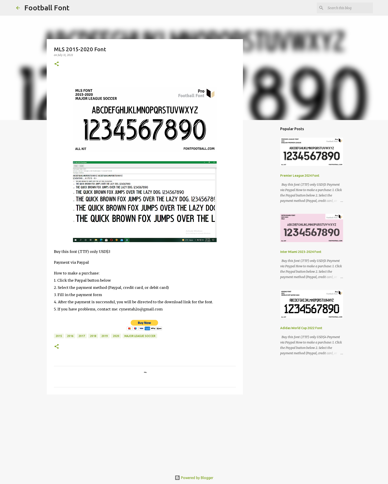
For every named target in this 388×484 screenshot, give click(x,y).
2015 (59, 336)
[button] (56, 64)
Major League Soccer (139, 336)
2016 (70, 336)
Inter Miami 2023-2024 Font (300, 252)
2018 (93, 336)
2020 (116, 336)
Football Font (46, 8)
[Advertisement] (145, 432)
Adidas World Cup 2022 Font (301, 328)
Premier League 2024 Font (299, 175)
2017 (82, 336)
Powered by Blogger (196, 478)
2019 (104, 336)
